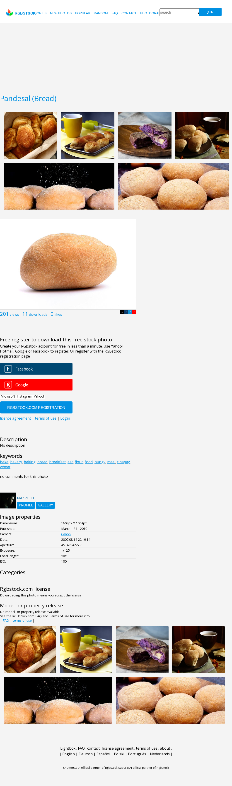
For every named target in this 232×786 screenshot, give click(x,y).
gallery (45, 505)
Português (137, 753)
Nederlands (160, 753)
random (101, 13)
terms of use (22, 620)
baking (30, 461)
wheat (5, 466)
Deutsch (86, 753)
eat (70, 461)
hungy (99, 461)
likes (58, 314)
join (210, 12)
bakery (16, 461)
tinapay (123, 461)
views (14, 314)
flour (79, 461)
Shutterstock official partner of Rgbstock (90, 768)
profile (26, 505)
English (68, 753)
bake (4, 461)
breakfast (57, 461)
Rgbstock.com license (25, 588)
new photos (61, 13)
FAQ (114, 13)
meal (111, 461)
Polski (119, 753)
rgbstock (25, 13)
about (165, 748)
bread (42, 461)
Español (103, 753)
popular (82, 13)
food (89, 461)
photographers (154, 13)
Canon (66, 534)
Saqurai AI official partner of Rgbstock (143, 768)
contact (129, 13)
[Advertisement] (116, 57)
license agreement (117, 748)
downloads (38, 314)
